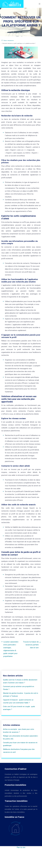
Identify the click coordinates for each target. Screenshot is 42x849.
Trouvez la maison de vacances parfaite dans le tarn (31, 645)
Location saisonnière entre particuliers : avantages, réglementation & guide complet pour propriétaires (10, 649)
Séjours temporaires (9, 40)
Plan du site (21, 847)
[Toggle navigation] (39, 4)
